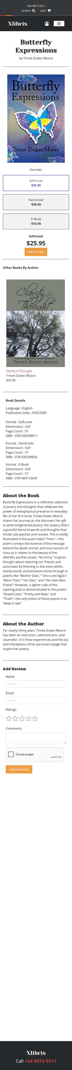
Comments (14, 728)
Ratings (11, 709)
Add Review (14, 669)
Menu (59, 23)
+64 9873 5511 (36, 6)
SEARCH (26, 10)
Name (10, 676)
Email (10, 693)
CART (43, 10)
